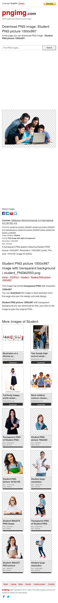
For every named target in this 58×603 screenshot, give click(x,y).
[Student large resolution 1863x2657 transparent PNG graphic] (41, 463)
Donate (28, 584)
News (20, 584)
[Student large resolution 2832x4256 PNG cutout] (41, 547)
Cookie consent (39, 584)
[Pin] (11, 213)
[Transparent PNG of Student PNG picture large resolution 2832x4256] (41, 505)
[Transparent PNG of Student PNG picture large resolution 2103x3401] (13, 421)
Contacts (51, 584)
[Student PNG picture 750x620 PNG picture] (41, 422)
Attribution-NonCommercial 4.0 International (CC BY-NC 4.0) (27, 222)
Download (13, 362)
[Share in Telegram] (7, 213)
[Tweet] (15, 213)
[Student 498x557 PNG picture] (13, 547)
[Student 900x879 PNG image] (13, 505)
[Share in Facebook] (3, 213)
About (6, 584)
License (13, 584)
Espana (21, 3)
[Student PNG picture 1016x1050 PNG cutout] (13, 463)
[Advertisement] (29, 81)
